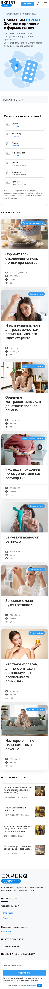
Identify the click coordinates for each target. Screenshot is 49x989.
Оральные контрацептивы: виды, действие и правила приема (23, 403)
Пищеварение (21, 272)
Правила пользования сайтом (14, 927)
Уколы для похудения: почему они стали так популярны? (23, 473)
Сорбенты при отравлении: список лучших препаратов (21, 258)
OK (39, 986)
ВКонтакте (8, 912)
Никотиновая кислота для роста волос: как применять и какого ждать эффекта (22, 331)
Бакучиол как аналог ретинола (22, 539)
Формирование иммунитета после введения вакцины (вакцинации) (18, 790)
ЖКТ (12, 272)
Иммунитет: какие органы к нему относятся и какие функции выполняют (18, 828)
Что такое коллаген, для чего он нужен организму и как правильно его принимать (21, 672)
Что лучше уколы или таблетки (15, 809)
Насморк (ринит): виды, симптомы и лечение (19, 744)
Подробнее (31, 986)
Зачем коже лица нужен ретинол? (19, 602)
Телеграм (8, 918)
